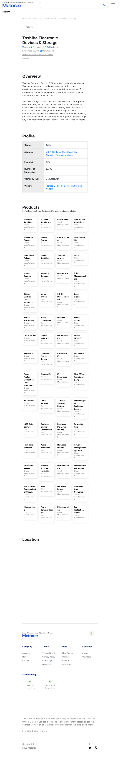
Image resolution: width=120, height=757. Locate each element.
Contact (65, 657)
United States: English (35, 731)
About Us (26, 653)
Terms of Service (49, 653)
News (24, 657)
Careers (25, 660)
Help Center (67, 653)
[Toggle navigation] (113, 5)
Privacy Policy (48, 657)
